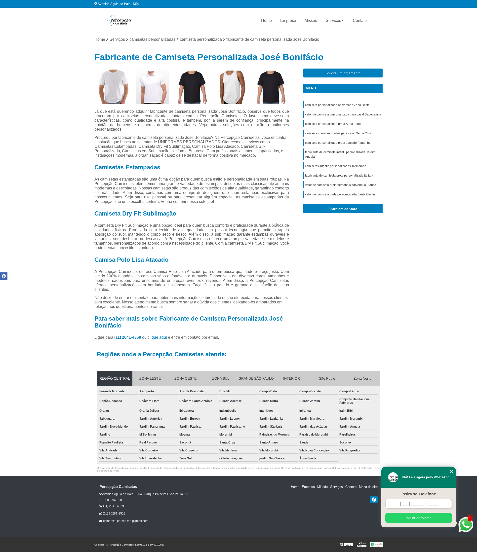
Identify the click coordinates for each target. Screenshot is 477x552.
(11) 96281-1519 (113, 513)
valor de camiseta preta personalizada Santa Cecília (340, 194)
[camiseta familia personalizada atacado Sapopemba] (191, 87)
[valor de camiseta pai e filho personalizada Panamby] (112, 87)
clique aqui (157, 337)
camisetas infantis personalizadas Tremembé (335, 166)
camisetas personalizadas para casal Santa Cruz (338, 133)
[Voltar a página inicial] (119, 20)
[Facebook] (374, 499)
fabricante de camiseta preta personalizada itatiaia (339, 175)
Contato (360, 20)
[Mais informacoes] (377, 21)
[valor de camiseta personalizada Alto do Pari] (231, 87)
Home (266, 20)
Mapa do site (368, 487)
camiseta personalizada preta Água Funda (333, 124)
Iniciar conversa (419, 518)
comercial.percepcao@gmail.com (125, 521)
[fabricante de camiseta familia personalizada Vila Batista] (152, 87)
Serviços (333, 20)
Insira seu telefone (418, 494)
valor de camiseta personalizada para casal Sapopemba (343, 114)
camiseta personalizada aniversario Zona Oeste (337, 105)
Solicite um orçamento (342, 73)
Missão (311, 20)
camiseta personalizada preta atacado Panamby (337, 143)
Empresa (288, 20)
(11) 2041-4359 (128, 337)
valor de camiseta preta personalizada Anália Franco (340, 185)
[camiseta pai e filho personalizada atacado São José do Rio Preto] (270, 87)
